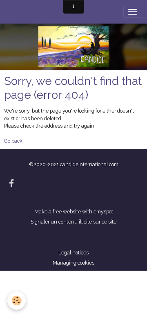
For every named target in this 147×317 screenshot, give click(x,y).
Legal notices (73, 253)
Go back (13, 141)
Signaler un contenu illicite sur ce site (73, 222)
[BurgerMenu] (132, 12)
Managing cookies (73, 263)
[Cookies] (16, 300)
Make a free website (57, 211)
